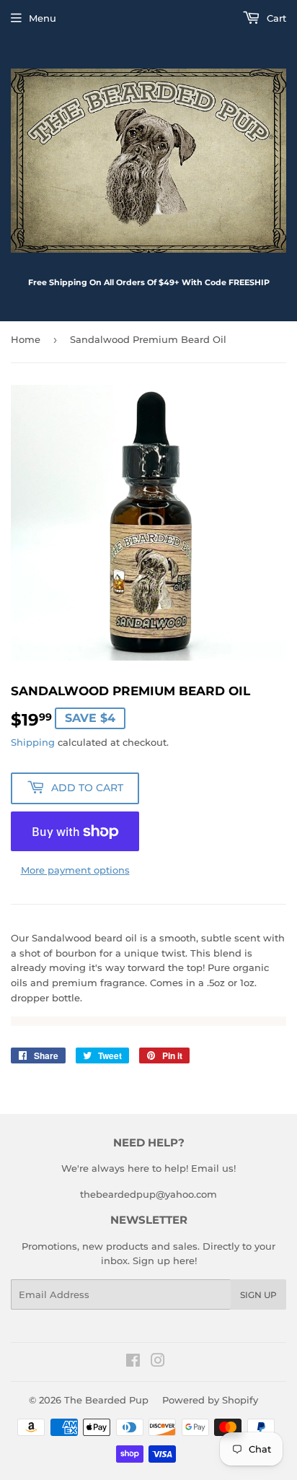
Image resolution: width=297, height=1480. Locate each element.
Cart (275, 18)
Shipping (33, 742)
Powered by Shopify (210, 1400)
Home (25, 339)
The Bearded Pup (106, 1400)
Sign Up (258, 1294)
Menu (42, 18)
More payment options (75, 870)
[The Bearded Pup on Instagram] (158, 1362)
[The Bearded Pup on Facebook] (133, 1362)
